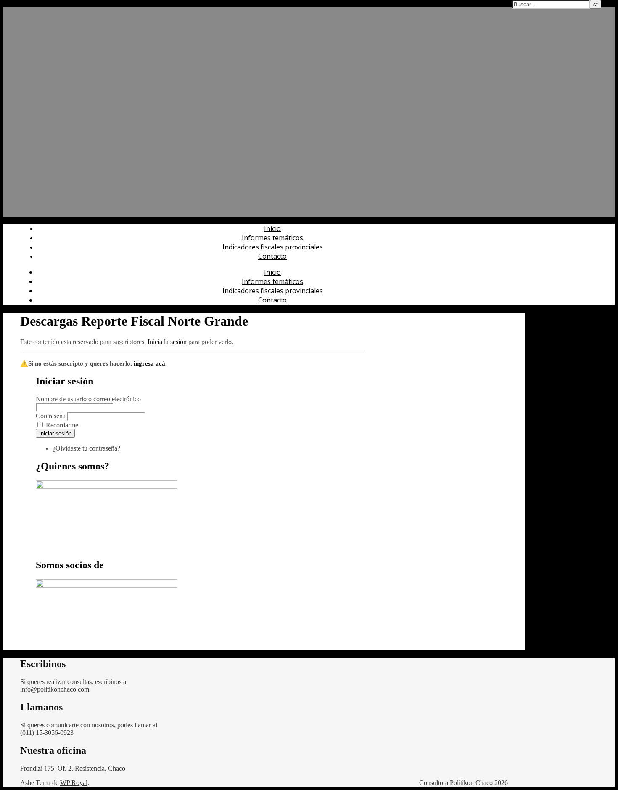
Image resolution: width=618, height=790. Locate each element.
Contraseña (51, 415)
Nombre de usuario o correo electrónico (88, 399)
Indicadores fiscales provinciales (272, 247)
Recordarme (62, 425)
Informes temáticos (272, 237)
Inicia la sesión (167, 341)
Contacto (272, 256)
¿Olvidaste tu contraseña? (86, 448)
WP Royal (73, 782)
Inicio (272, 228)
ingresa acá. (150, 363)
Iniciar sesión (55, 433)
